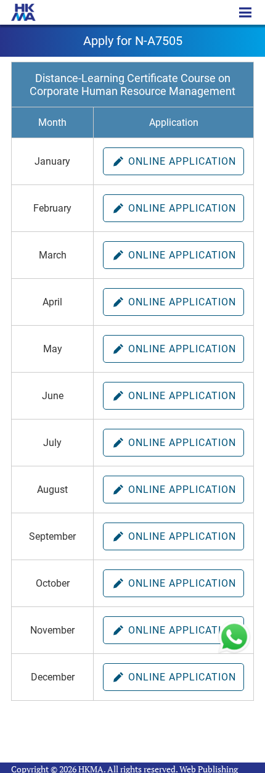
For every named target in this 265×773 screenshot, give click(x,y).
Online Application (180, 161)
